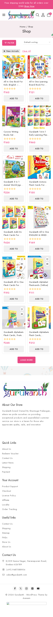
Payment (6, 471)
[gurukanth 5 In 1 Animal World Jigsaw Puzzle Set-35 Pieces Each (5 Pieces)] (13, 167)
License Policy (9, 495)
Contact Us (7, 458)
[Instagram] (26, 588)
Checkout (6, 491)
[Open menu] (4, 15)
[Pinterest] (32, 588)
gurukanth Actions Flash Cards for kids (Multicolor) (37, 185)
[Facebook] (15, 588)
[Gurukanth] (22, 15)
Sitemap (6, 533)
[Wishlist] (22, 59)
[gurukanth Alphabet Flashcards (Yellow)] (39, 267)
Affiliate (5, 500)
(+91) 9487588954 (15, 569)
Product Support (10, 486)
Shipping (6, 467)
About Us (6, 449)
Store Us (6, 542)
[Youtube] (38, 588)
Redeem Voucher (10, 453)
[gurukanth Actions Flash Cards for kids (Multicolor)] (39, 167)
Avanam (26, 598)
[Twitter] (20, 588)
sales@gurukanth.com (16, 574)
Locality (5, 504)
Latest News (8, 462)
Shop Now (29, 6)
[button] (14, 98)
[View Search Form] (37, 15)
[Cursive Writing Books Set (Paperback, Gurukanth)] (13, 117)
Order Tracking (9, 509)
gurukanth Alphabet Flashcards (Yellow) (38, 283)
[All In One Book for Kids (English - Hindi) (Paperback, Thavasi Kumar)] (13, 67)
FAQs (4, 537)
